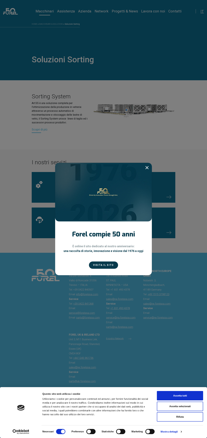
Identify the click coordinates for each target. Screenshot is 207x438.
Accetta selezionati (180, 406)
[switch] (91, 431)
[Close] (147, 167)
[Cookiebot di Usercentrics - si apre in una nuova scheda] (21, 431)
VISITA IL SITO (103, 265)
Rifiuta (180, 416)
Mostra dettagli (169, 431)
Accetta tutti (180, 395)
